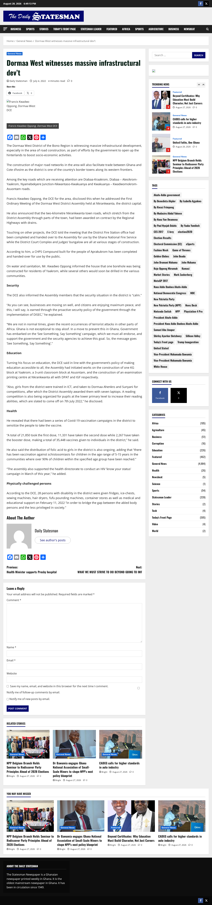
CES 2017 (158, 232)
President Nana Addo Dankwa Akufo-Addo (176, 324)
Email (11, 660)
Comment (14, 600)
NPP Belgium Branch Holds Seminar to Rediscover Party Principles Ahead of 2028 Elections (28, 767)
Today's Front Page (162, 517)
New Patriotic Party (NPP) (167, 305)
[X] (206, 3)
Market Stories (162, 275)
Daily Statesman (18, 80)
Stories (43, 29)
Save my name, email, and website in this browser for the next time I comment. (59, 686)
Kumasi (185, 268)
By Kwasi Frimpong (164, 207)
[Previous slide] (199, 84)
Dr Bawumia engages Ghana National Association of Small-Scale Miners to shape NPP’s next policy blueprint (73, 769)
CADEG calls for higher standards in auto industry (119, 765)
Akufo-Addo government (167, 195)
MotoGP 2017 (161, 281)
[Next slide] (203, 84)
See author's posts (53, 540)
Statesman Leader (91, 29)
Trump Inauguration (188, 342)
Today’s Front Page (64, 29)
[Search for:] (172, 55)
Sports (30, 29)
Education (157, 450)
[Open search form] (207, 29)
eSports (190, 244)
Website (12, 673)
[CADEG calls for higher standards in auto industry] (120, 744)
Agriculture (156, 29)
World (155, 531)
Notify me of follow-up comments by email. (33, 692)
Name (11, 647)
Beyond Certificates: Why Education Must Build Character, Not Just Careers (131, 838)
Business (16, 29)
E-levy (170, 232)
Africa (126, 29)
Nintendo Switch (162, 311)
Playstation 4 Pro (193, 311)
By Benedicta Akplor (165, 201)
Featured (111, 29)
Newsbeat (189, 29)
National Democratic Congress (170, 293)
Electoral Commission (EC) (168, 244)
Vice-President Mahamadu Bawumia (173, 354)
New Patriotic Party (164, 299)
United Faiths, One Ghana (161, 123)
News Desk (191, 305)
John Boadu (179, 256)
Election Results (162, 238)
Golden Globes (161, 256)
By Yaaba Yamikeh (190, 226)
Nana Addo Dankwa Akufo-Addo (170, 287)
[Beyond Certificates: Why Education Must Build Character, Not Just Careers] (131, 816)
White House (160, 367)
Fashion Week (161, 250)
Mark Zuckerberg (183, 275)
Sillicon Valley (193, 336)
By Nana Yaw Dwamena (166, 219)
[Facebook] (200, 3)
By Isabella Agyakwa (190, 201)
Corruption (158, 443)
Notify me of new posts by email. (29, 699)
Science (156, 484)
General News (15, 53)
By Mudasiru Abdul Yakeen (168, 213)
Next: (110, 569)
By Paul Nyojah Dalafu (165, 226)
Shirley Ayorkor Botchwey (168, 336)
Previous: (32, 569)
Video (155, 524)
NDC (192, 293)
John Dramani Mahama (165, 262)
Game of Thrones (181, 250)
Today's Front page (163, 342)
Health (155, 470)
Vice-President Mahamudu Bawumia (173, 360)
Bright (12, 776)
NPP (177, 311)
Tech (154, 511)
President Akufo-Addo (166, 317)
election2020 (185, 232)
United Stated (161, 348)
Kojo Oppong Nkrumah (166, 268)
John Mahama (189, 262)
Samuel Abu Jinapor (164, 330)
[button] (5, 28)
